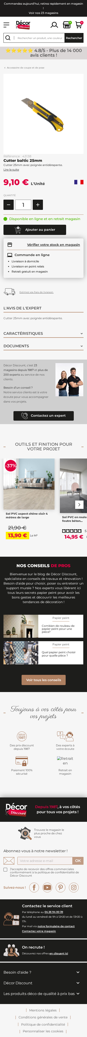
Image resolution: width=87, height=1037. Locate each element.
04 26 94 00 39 (54, 912)
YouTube (47, 887)
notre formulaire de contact (56, 926)
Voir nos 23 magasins (43, 13)
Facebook (34, 887)
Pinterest (60, 887)
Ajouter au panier (39, 230)
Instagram (74, 887)
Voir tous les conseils (43, 680)
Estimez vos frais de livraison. (36, 292)
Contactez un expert (48, 416)
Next (79, 505)
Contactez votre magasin (39, 931)
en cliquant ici (58, 953)
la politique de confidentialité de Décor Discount (44, 874)
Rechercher (74, 38)
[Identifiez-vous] (54, 24)
